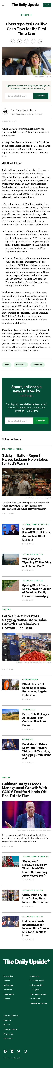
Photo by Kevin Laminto (33, 497)
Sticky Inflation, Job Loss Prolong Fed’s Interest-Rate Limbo (34, 898)
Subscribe (41, 96)
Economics (26, 15)
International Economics (35, 524)
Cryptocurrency (30, 680)
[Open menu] (4, 4)
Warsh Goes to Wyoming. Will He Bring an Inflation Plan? (36, 562)
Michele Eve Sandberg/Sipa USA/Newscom (37, 662)
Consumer (6, 610)
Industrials (28, 710)
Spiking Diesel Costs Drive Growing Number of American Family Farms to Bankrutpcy (36, 590)
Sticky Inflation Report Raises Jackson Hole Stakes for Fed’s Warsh (25, 459)
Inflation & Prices (12, 449)
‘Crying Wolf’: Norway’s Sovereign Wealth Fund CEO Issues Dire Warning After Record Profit (34, 868)
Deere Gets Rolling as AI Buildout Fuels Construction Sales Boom (35, 719)
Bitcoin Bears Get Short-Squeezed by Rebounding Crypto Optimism (34, 689)
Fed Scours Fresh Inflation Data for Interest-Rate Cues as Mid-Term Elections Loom (36, 928)
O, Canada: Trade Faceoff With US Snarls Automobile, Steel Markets (36, 534)
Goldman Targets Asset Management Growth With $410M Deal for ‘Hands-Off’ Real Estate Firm (24, 790)
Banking (6, 777)
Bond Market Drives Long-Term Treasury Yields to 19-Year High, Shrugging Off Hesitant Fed (36, 751)
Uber (7, 364)
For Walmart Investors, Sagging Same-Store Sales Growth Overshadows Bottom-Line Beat (24, 622)
